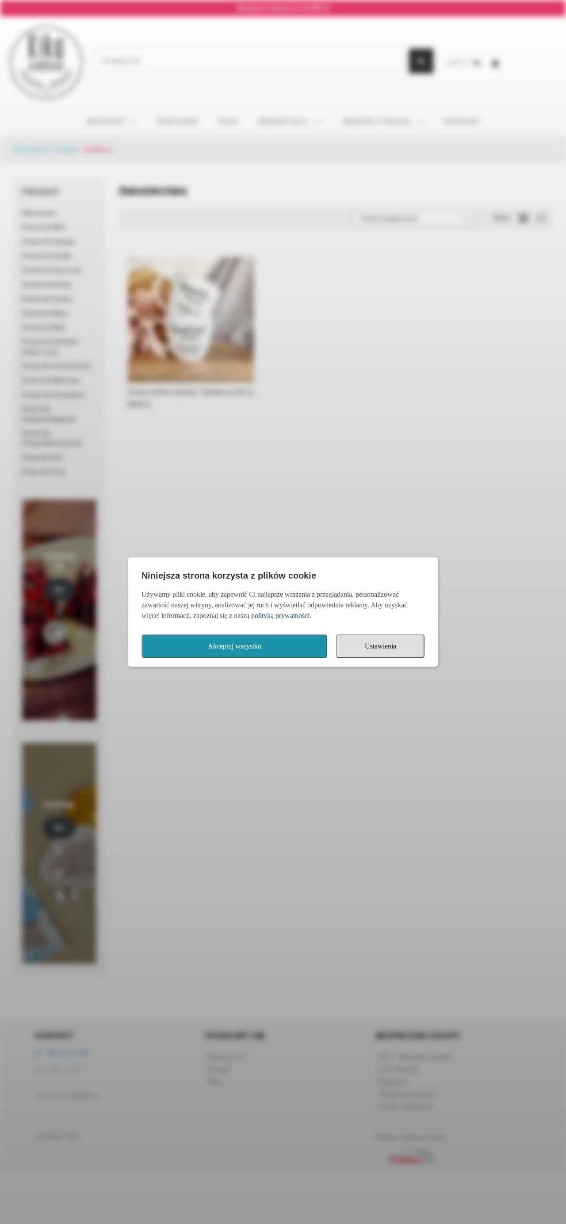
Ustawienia (380, 646)
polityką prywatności (280, 615)
